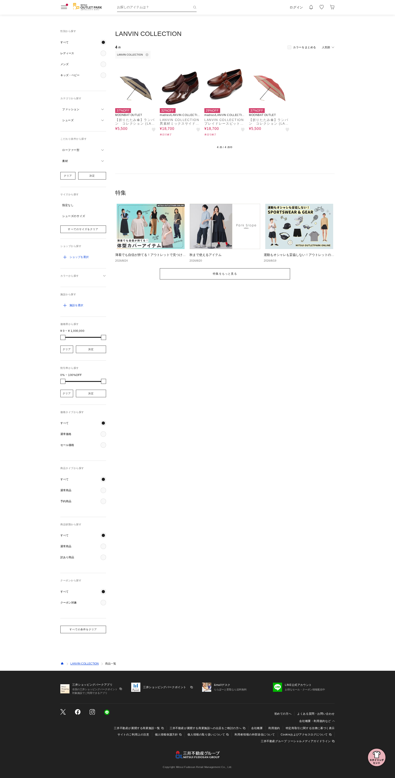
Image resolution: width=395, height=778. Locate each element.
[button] (83, 42)
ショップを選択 (79, 257)
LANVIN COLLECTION (84, 663)
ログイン (296, 7)
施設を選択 (76, 305)
